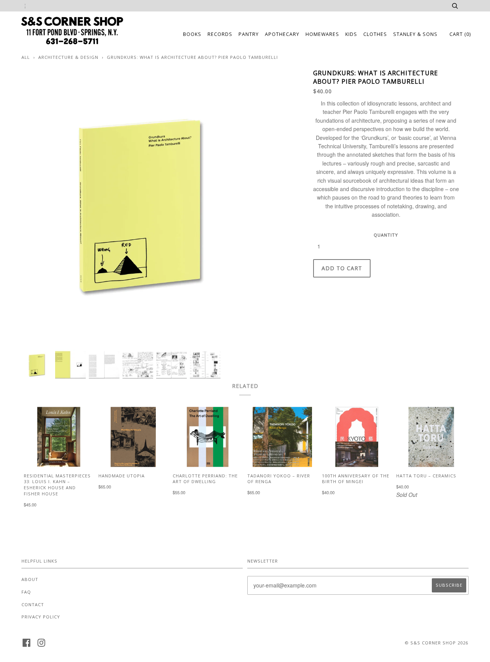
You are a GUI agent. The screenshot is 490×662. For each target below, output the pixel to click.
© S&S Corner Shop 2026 (436, 643)
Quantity (386, 235)
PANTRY (248, 34)
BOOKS (192, 34)
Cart (460, 34)
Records (219, 34)
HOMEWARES (322, 34)
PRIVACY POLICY (40, 617)
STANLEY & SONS (415, 34)
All (25, 57)
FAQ (26, 592)
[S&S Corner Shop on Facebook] (26, 645)
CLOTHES (375, 34)
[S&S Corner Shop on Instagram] (41, 645)
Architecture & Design (68, 57)
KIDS (351, 34)
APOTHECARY (282, 34)
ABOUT (29, 579)
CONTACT (32, 604)
